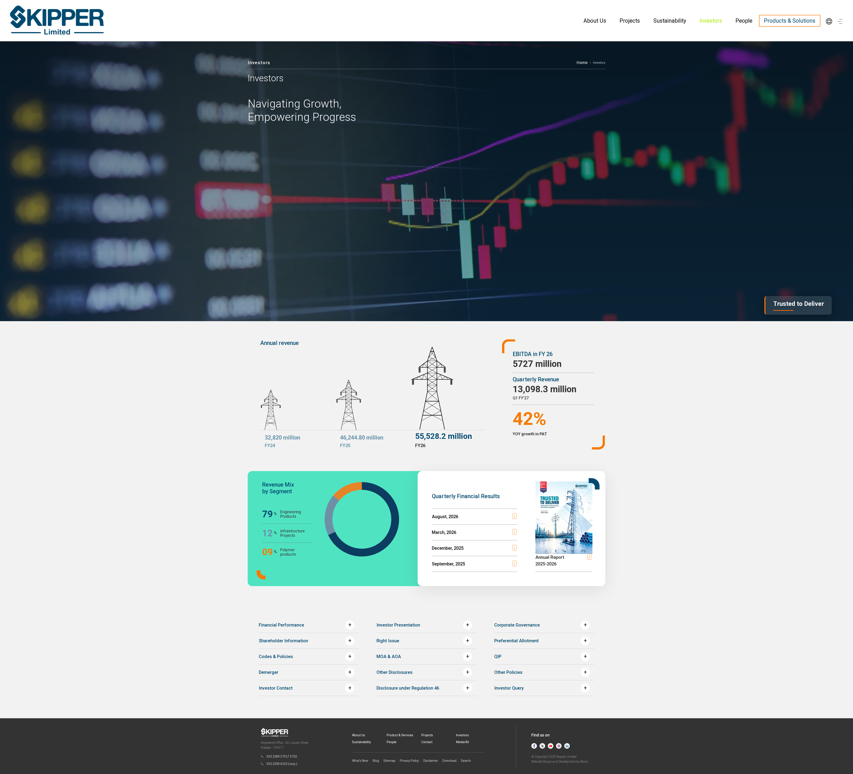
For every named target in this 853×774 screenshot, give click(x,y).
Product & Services (400, 735)
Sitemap (389, 760)
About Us (595, 21)
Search (466, 760)
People (743, 21)
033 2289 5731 (277, 756)
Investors (711, 21)
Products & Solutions (789, 21)
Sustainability (669, 21)
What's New (360, 760)
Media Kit (462, 742)
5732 (293, 756)
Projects (630, 21)
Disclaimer (430, 760)
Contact (426, 742)
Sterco (584, 761)
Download (449, 760)
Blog (376, 760)
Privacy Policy (409, 760)
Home (582, 62)
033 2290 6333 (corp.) (282, 764)
